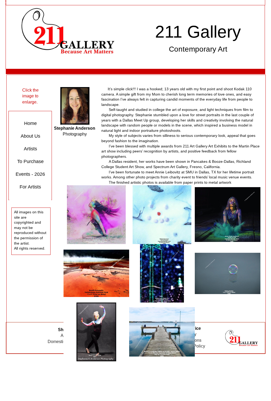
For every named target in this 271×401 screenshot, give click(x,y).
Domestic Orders (63, 341)
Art (63, 335)
